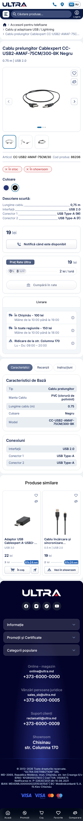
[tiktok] (46, 606)
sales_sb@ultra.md (41, 694)
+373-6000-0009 (41, 723)
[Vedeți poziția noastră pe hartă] (62, 4)
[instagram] (36, 606)
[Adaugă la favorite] (74, 73)
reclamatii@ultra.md (41, 718)
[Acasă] (15, 4)
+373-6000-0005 (41, 700)
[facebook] (26, 606)
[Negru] (15, 187)
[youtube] (57, 606)
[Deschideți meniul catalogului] (6, 14)
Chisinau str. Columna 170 (41, 745)
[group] (20, 367)
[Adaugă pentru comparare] (74, 81)
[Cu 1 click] (35, 570)
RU (77, 4)
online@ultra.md (41, 671)
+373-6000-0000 (41, 676)
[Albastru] (6, 187)
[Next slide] (74, 101)
